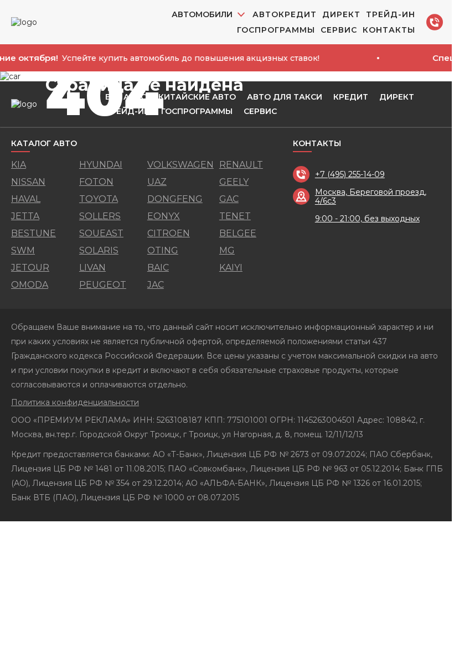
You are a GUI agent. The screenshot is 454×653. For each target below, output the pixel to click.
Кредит (350, 96)
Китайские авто (197, 96)
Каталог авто (44, 143)
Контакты (389, 30)
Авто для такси (284, 96)
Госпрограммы (276, 30)
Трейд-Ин (390, 14)
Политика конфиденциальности (75, 402)
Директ (341, 14)
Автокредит (284, 14)
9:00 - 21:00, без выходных (367, 219)
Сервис (339, 30)
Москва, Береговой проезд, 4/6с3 (370, 196)
